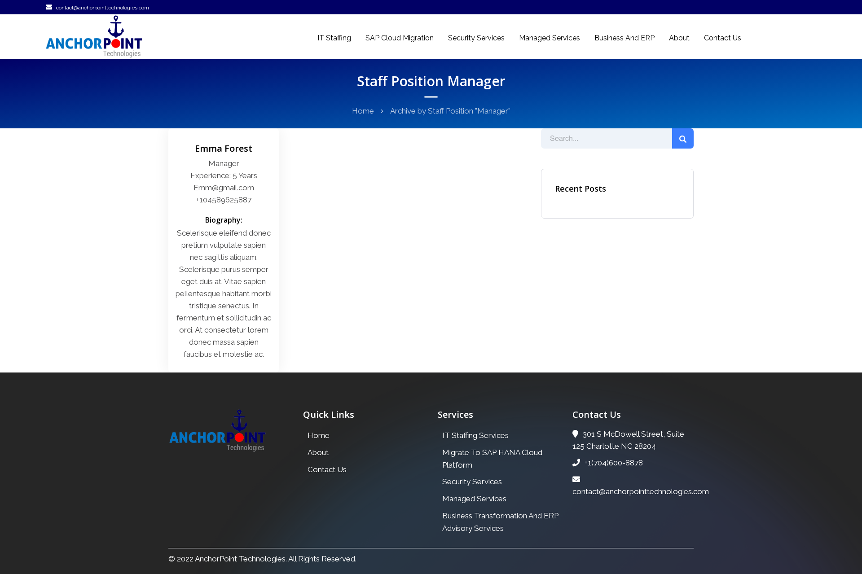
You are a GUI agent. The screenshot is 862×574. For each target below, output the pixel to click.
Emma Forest (223, 148)
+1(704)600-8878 (614, 462)
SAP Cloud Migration (399, 38)
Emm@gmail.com (224, 187)
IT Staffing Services (475, 435)
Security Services (476, 38)
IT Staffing (334, 38)
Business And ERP (624, 38)
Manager (223, 163)
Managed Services (549, 38)
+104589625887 (223, 199)
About (679, 38)
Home (363, 110)
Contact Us (722, 38)
